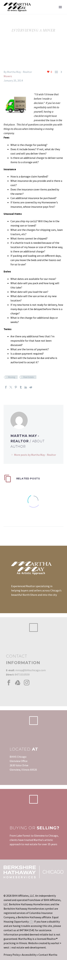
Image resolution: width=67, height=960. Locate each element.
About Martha (47, 12)
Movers (8, 76)
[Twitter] (10, 387)
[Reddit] (30, 387)
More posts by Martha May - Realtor (35, 454)
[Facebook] (5, 387)
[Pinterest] (15, 387)
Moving (11, 377)
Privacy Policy (12, 954)
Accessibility (29, 954)
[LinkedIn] (25, 387)
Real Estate (28, 377)
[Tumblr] (20, 387)
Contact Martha (47, 954)
